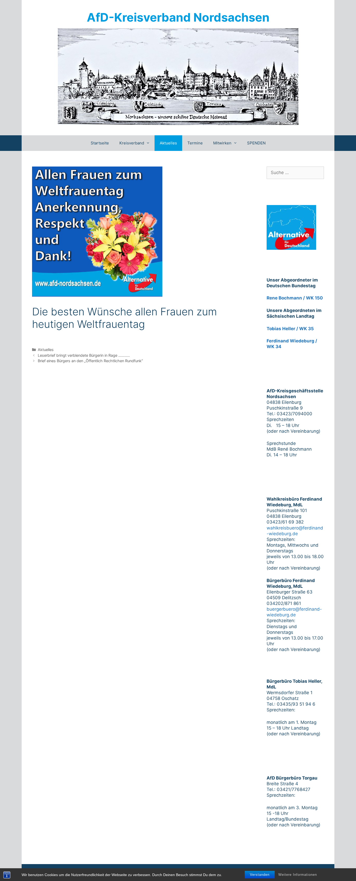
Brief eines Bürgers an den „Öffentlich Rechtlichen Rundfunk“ (90, 361)
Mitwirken (222, 143)
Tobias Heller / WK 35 (290, 328)
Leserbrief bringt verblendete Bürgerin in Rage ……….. (84, 355)
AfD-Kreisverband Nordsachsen (178, 17)
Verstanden (259, 875)
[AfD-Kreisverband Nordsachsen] (178, 76)
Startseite (100, 143)
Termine (195, 143)
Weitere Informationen (297, 875)
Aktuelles (168, 143)
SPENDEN (256, 143)
